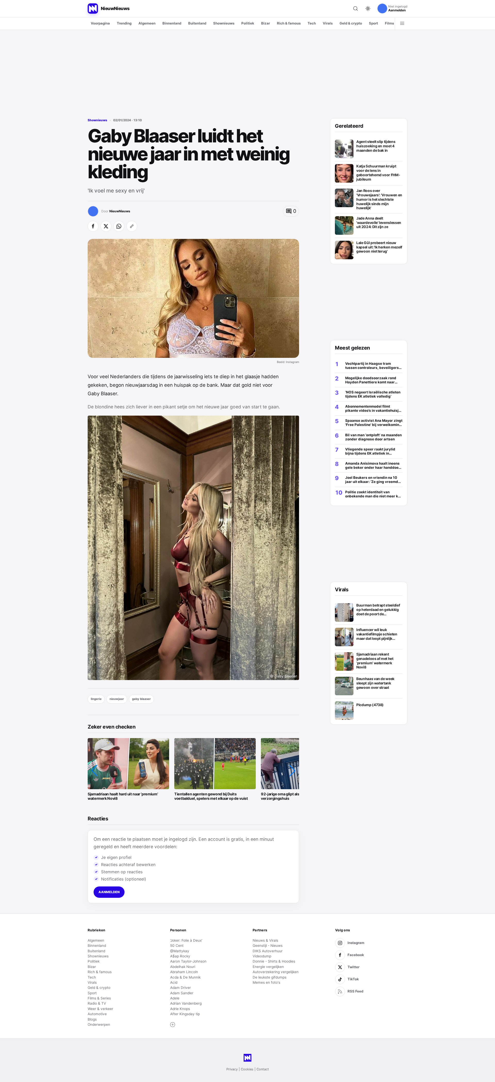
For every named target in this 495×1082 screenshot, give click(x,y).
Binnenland (171, 23)
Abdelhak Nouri (182, 967)
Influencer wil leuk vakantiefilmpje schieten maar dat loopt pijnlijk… (376, 634)
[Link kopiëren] (131, 226)
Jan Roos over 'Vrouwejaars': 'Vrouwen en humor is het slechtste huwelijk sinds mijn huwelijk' (379, 199)
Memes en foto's (266, 982)
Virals (328, 23)
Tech (312, 23)
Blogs (92, 1019)
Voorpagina (100, 23)
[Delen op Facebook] (93, 226)
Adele (174, 998)
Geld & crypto (351, 23)
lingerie (96, 699)
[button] (94, 770)
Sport (373, 23)
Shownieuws (223, 23)
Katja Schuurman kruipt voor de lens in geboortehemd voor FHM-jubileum (378, 172)
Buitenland (197, 23)
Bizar (265, 23)
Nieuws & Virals (265, 940)
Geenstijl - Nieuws (268, 945)
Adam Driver (180, 988)
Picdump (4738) (370, 705)
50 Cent (177, 945)
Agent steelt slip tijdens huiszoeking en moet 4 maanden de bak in (375, 146)
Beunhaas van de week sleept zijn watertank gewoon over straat (375, 683)
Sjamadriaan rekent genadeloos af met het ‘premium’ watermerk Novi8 (374, 660)
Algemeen (146, 23)
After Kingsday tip (185, 1014)
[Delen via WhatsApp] (118, 226)
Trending (124, 23)
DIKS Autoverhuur (268, 951)
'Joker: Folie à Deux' (186, 940)
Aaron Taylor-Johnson (188, 961)
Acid (173, 982)
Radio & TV (97, 1003)
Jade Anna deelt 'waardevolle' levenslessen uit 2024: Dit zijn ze (378, 222)
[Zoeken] (355, 8)
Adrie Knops (180, 1009)
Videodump (262, 956)
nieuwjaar (117, 699)
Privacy (232, 1069)
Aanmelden (109, 892)
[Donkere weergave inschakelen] (368, 8)
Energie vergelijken (268, 967)
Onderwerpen (99, 1024)
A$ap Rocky (180, 956)
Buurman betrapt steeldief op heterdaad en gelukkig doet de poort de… (378, 609)
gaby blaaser (141, 699)
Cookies (247, 1069)
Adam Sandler (181, 993)
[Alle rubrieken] (402, 23)
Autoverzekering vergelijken (276, 972)
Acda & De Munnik (185, 977)
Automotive (97, 1014)
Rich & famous (289, 23)
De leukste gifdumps (269, 977)
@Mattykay (179, 951)
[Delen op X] (106, 226)
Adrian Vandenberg (186, 1003)
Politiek (247, 23)
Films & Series (99, 998)
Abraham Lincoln (184, 972)
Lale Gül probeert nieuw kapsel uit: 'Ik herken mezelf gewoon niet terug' (379, 247)
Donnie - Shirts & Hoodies (274, 961)
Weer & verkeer (100, 1009)
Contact (263, 1069)
